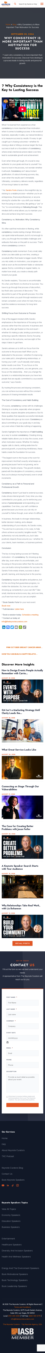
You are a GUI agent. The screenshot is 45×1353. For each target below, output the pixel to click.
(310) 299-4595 (14, 1316)
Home (8, 24)
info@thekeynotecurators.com (22, 1319)
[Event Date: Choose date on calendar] (7, 1042)
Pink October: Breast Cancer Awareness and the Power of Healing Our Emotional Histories (24, 647)
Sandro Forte (11, 190)
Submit (22, 1105)
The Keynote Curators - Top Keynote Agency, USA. (22, 1324)
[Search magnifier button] (15, 3)
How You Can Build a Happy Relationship (21, 654)
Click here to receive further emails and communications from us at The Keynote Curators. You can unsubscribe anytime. (21, 1098)
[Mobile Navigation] (41, 4)
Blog (14, 24)
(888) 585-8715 (35, 1316)
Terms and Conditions (22, 1307)
